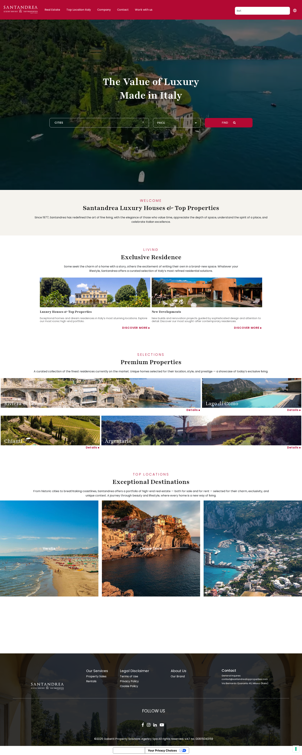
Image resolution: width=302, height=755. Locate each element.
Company (104, 10)
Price (161, 123)
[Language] (295, 10)
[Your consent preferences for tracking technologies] (296, 749)
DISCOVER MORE (135, 328)
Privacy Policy (129, 681)
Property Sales (96, 676)
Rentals (91, 681)
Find (225, 123)
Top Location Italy (78, 10)
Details (192, 410)
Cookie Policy (129, 686)
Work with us (143, 10)
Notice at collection (129, 750)
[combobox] (99, 123)
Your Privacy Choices (162, 750)
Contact (123, 10)
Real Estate (52, 10)
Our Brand (178, 676)
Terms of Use (129, 676)
